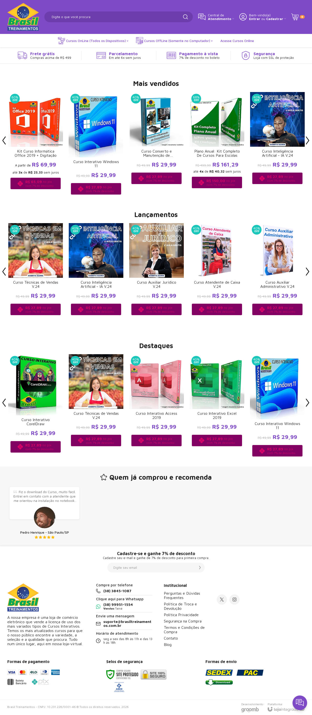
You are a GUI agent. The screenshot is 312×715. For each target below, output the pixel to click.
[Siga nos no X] (222, 599)
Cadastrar (274, 19)
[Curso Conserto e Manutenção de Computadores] (156, 144)
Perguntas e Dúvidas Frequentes (182, 595)
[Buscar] (185, 16)
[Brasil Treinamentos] (23, 17)
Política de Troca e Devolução (180, 606)
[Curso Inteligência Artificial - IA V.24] (96, 275)
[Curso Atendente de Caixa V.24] (217, 275)
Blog (168, 644)
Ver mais (35, 290)
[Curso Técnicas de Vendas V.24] (36, 275)
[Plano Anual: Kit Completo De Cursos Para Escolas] (217, 144)
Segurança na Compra (183, 621)
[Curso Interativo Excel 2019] (217, 406)
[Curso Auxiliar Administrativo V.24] (277, 275)
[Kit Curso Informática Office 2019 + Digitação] (36, 144)
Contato (171, 638)
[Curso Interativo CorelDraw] (36, 406)
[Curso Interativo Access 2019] (156, 406)
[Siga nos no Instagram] (234, 599)
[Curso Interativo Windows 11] (96, 144)
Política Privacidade (181, 614)
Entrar (254, 19)
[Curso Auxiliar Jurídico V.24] (156, 275)
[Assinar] (200, 567)
